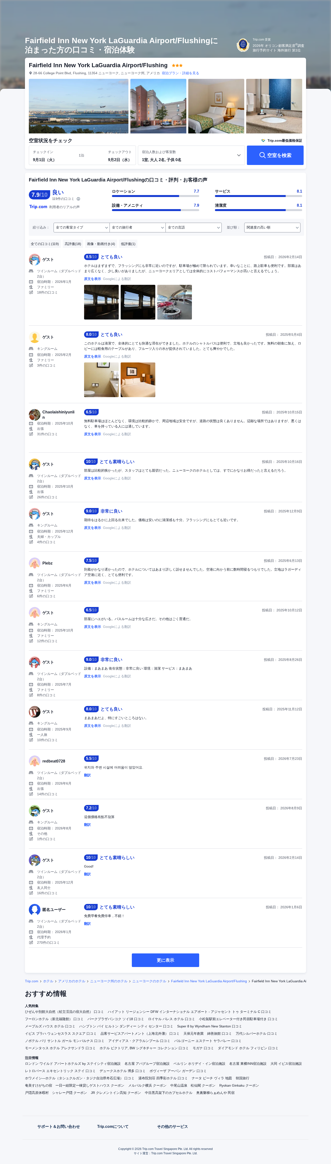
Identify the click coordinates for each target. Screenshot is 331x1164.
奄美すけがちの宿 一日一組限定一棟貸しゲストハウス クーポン (74, 1085)
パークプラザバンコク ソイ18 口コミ (115, 1019)
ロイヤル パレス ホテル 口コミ (171, 1019)
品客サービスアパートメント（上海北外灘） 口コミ (140, 1033)
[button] (298, 8)
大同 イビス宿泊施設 (286, 1064)
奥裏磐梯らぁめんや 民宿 (215, 1093)
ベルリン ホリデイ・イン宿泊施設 (199, 1064)
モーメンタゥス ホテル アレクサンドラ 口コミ (60, 1048)
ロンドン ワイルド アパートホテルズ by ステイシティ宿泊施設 (73, 1064)
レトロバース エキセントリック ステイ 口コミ (60, 1071)
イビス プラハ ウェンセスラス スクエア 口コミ (61, 1033)
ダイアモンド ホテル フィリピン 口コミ (248, 1048)
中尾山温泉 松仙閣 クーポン (192, 1085)
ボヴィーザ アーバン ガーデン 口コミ (178, 1071)
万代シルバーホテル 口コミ (256, 1033)
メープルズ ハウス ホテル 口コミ (50, 1026)
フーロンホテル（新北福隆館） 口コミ (54, 1019)
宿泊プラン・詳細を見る (180, 73)
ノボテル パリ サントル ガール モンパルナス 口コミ (64, 1041)
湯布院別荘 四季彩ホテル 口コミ (163, 1078)
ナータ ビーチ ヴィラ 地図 (212, 1078)
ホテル (48, 981)
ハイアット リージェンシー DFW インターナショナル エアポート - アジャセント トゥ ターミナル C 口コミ (189, 1012)
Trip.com (31, 981)
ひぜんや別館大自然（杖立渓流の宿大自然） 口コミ (64, 1012)
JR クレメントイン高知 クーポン (116, 1093)
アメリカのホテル (71, 981)
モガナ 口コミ (203, 1048)
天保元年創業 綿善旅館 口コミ (207, 1033)
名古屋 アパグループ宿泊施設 (147, 1064)
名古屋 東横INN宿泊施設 (248, 1064)
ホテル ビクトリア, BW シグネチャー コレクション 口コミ (144, 1048)
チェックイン (43, 152)
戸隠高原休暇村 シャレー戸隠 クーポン (56, 1093)
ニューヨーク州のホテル (108, 981)
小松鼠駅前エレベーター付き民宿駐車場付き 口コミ (238, 1019)
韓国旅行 (242, 1078)
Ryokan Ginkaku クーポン (239, 1085)
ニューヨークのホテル (149, 981)
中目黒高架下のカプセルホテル (168, 1093)
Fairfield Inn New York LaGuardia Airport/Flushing (209, 981)
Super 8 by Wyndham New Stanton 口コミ (209, 1026)
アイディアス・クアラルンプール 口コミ (139, 1041)
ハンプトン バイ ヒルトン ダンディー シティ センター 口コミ (126, 1026)
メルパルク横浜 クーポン (147, 1085)
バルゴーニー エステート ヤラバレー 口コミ (208, 1041)
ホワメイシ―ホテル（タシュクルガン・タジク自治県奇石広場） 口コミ (79, 1078)
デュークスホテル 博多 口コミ (123, 1071)
